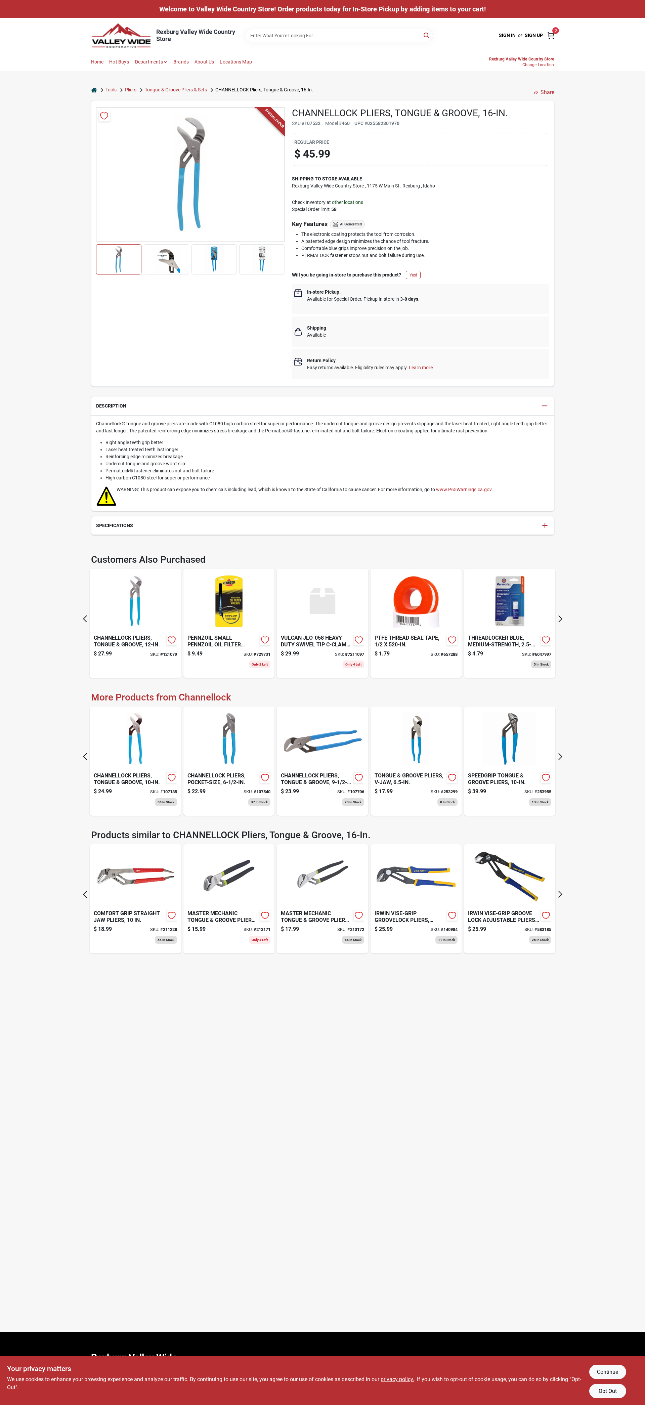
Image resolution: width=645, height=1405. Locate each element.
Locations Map (236, 62)
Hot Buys (119, 62)
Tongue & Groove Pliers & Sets (176, 89)
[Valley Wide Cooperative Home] (121, 35)
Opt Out (608, 1391)
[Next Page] (560, 618)
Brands (181, 62)
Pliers (130, 89)
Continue (607, 1372)
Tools (111, 89)
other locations (347, 202)
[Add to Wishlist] (104, 116)
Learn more (421, 367)
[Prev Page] (85, 618)
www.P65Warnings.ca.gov (463, 489)
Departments (149, 62)
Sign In (507, 35)
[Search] (427, 35)
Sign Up (534, 35)
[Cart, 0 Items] (551, 35)
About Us (204, 62)
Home (97, 62)
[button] (118, 259)
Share (547, 92)
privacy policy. (397, 1379)
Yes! (413, 275)
